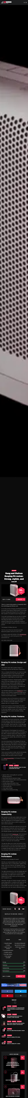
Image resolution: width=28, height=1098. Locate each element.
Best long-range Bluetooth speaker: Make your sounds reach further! (16, 1024)
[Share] (7, 991)
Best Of (9, 1021)
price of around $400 (9, 758)
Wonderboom (23, 634)
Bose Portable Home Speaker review (16, 1030)
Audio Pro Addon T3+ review (13, 1043)
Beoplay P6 (20, 690)
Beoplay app (15, 834)
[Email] (21, 995)
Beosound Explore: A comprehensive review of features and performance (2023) (15, 1009)
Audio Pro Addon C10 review (13, 1037)
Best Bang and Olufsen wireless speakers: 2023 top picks (14, 1017)
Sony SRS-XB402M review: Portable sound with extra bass (17, 768)
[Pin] (7, 995)
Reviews (11, 765)
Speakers (14, 570)
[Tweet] (21, 991)
